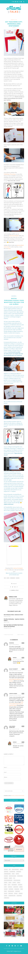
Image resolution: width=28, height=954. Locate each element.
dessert (6, 878)
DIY (16, 19)
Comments (14, 583)
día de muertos (17, 880)
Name (5, 767)
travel (5, 895)
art (10, 869)
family (18, 882)
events (14, 882)
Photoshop (12, 174)
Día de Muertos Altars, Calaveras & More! (13, 614)
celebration (12, 871)
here (9, 248)
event (10, 882)
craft (13, 873)
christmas (19, 871)
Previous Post (8, 634)
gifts (9, 884)
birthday (6, 871)
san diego (11, 893)
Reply (23, 657)
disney (10, 878)
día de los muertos (8, 880)
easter (5, 882)
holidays (20, 884)
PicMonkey (6, 174)
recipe (5, 893)
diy (14, 878)
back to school (15, 869)
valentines (19, 895)
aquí (17, 510)
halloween (14, 884)
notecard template (14, 235)
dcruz (15, 657)
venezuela (6, 897)
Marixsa (11, 643)
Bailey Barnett (13, 669)
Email (5, 772)
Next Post (21, 634)
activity (6, 869)
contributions (7, 873)
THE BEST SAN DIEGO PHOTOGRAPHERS (17, 795)
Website (5, 777)
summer (20, 893)
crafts (13, 19)
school (15, 893)
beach (21, 869)
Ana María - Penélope (12, 727)
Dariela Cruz (14, 590)
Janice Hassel (13, 693)
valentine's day (12, 895)
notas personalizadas (9, 509)
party (5, 891)
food (5, 884)
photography (11, 891)
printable (17, 891)
